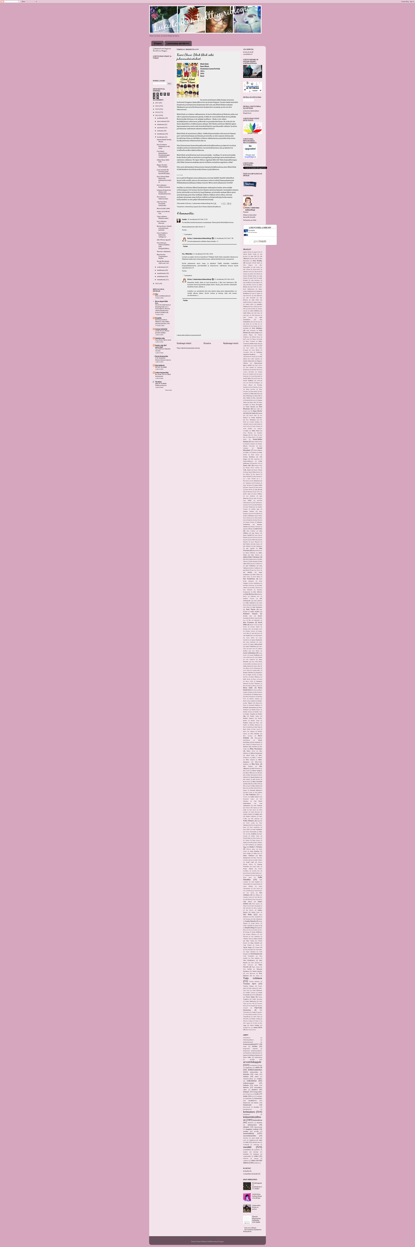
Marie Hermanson (250, 696)
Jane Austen (259, 487)
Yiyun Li (257, 1021)
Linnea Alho (257, 666)
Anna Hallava (256, 282)
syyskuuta (160, 127)
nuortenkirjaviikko (249, 1136)
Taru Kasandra (249, 949)
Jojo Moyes (255, 533)
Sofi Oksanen (246, 919)
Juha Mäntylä (247, 546)
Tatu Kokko (259, 949)
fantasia (246, 1085)
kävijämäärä (246, 1114)
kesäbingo (259, 1096)
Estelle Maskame (256, 417)
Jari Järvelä (258, 489)
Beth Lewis (246, 339)
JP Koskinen (257, 483)
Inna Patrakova (258, 476)
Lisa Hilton (246, 668)
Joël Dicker (246, 544)
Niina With (257, 783)
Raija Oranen (256, 840)
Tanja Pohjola (247, 945)
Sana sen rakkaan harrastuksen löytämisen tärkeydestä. (252, 1229)
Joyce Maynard (255, 542)
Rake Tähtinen (258, 842)
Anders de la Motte (255, 274)
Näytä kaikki (168, 390)
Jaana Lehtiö (258, 485)
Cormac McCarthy (248, 372)
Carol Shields (256, 350)
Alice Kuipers (248, 265)
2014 (157, 112)
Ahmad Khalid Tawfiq (249, 254)
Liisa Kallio (248, 664)
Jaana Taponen (249, 487)
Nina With (253, 788)
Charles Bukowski (248, 361)
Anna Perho (253, 287)
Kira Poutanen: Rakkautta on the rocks (163, 146)
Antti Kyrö (246, 315)
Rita (156, 294)
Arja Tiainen (254, 326)
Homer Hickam (258, 470)
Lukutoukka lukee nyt (260, 228)
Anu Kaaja (246, 324)
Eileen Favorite (250, 389)
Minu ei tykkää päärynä (162, 296)
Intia (253, 1053)
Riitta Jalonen (249, 860)
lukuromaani (258, 1127)
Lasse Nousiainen (257, 635)
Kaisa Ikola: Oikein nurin (163, 340)
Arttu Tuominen (251, 330)
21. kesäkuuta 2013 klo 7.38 (223, 238)
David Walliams (248, 380)
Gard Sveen (246, 426)
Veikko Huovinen (257, 999)
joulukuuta (161, 118)
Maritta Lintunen (254, 699)
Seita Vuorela (256, 899)
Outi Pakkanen (251, 794)
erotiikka (259, 1079)
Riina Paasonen (257, 858)
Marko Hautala (250, 714)
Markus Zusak (255, 720)
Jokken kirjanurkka (161, 372)
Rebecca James (250, 849)
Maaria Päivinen (248, 672)
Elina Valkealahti (257, 398)
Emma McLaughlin (257, 404)
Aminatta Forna (247, 271)
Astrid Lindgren (255, 332)
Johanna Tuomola (255, 526)
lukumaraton (252, 1125)
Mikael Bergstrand (256, 753)
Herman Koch (258, 465)
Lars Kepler (246, 635)
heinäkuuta (161, 134)
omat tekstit (255, 1138)
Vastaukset (188, 234)
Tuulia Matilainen (257, 990)
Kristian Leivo (247, 629)
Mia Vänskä (246, 744)
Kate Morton (249, 594)
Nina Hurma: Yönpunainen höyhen (162, 256)
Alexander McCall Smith (253, 263)
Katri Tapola (250, 609)
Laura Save (252, 648)
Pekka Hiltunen (248, 821)
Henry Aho (247, 465)
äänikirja (256, 1163)
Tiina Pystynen (255, 962)
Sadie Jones (247, 877)
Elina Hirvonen (255, 393)
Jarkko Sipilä (247, 494)
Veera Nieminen (257, 995)
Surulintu (251, 230)
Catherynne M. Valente (249, 356)
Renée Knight (247, 853)
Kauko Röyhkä (255, 611)
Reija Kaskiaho (254, 851)
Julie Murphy (253, 561)
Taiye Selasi (250, 941)
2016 (157, 106)
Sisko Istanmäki (255, 917)
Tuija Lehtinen (252, 978)
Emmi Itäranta (250, 406)
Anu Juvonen (256, 322)
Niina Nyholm (248, 783)
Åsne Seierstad (250, 1029)
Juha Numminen (257, 546)
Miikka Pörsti (251, 751)
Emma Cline (253, 402)
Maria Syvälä (253, 692)
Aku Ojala (254, 258)
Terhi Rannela (255, 954)
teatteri (245, 1152)
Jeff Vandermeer (257, 502)
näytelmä (245, 1138)
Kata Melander (247, 590)
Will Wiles (246, 1019)
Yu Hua (255, 1023)
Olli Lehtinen (258, 792)
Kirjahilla (158, 318)
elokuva (245, 1076)
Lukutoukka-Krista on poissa (256, 1207)
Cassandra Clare (248, 352)
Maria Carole (256, 685)
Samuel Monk (256, 884)
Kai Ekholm (247, 572)
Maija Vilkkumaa (255, 677)
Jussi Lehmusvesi (257, 563)
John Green (258, 529)
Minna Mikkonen (250, 773)
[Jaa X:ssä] (226, 203)
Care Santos (250, 348)
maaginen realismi (252, 1129)
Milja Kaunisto (248, 766)
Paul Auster (252, 810)
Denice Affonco (248, 385)
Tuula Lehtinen (252, 988)
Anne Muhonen (258, 295)
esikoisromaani (248, 1083)
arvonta (252, 1059)
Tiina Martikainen (249, 960)
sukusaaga (256, 1144)
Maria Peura (253, 690)
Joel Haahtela (248, 520)
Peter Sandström (255, 827)
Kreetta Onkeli (255, 627)
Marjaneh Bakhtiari (254, 705)
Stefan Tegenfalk (247, 925)
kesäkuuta (160, 137)
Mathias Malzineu (255, 725)
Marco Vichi (249, 681)
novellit (256, 1131)
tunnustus (245, 1158)
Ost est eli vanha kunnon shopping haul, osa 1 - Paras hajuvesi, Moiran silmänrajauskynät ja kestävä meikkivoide (163, 308)
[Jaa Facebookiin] (228, 203)
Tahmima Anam (247, 938)
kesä (252, 1096)
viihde (253, 1160)
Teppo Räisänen (250, 951)
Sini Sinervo (249, 910)
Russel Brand (246, 873)
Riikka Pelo (257, 853)
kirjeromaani (246, 1107)
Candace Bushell (257, 346)
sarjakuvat (252, 1140)
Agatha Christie (247, 252)
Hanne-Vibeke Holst (256, 441)
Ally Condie (256, 267)
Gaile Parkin (257, 424)
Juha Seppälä (250, 548)
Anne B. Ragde (256, 293)
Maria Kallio (248, 688)
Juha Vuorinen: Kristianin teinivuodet (162, 203)
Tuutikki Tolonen (250, 992)
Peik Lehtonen (255, 818)
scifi (253, 1142)
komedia (246, 1171)
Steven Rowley (253, 930)
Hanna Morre (252, 437)
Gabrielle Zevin (247, 424)
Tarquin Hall (258, 947)
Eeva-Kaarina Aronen (256, 387)
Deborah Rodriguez (254, 382)
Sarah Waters (258, 890)
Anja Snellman (247, 282)
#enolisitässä (246, 1037)
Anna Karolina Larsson (249, 284)
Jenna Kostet (248, 505)
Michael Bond (256, 744)
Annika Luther (250, 304)
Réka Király (256, 873)
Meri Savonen (247, 736)
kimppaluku (248, 1098)
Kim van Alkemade (254, 620)
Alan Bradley (257, 261)
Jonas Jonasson (254, 537)
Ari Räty (254, 324)
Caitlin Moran (247, 346)
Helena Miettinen (249, 457)
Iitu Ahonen (256, 474)
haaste (256, 1085)
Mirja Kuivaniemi (252, 775)
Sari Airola (250, 893)
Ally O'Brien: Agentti (163, 240)
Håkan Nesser (256, 472)
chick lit (258, 1068)
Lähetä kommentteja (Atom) (190, 348)
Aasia (244, 1046)
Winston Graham (248, 1021)
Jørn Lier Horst (256, 570)
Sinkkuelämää (258, 1057)
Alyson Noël (256, 269)
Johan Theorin (258, 520)
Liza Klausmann (255, 668)
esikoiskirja (189, 206)
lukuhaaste (251, 1122)
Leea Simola (255, 651)
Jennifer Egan (255, 509)
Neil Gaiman (246, 779)
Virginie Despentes (257, 1012)
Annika (184, 219)
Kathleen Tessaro (248, 598)
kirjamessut (246, 1103)
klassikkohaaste (247, 1109)
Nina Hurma (256, 786)
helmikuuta (161, 276)
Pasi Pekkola (258, 805)
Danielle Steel (252, 374)
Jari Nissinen (248, 491)
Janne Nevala (248, 489)
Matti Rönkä (246, 729)
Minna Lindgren (257, 770)
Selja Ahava (247, 901)
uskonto (256, 1158)
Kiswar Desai (253, 624)
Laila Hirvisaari (255, 633)
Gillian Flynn (255, 430)
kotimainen (249, 1112)
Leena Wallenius (254, 655)
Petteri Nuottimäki (251, 831)
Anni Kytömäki (250, 298)
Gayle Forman (256, 426)
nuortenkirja (248, 1133)
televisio (255, 1152)
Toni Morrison (250, 973)
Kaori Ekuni (203, 206)
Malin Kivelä (246, 679)
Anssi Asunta (253, 306)
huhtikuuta (161, 270)
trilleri (256, 1156)
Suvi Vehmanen (255, 936)
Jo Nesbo (259, 515)
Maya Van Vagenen (249, 731)
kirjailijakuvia (253, 1100)
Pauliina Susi (258, 814)
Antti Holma (247, 313)
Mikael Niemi (250, 755)
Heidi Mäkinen (258, 450)
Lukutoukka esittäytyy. (178, 43)
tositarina (256, 1154)
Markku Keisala (247, 712)
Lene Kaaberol (250, 659)
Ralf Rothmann (250, 844)
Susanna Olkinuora (251, 934)
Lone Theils (246, 670)
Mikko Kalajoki (250, 759)
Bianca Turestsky (257, 339)
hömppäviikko (257, 1092)
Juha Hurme (256, 544)
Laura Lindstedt (250, 642)
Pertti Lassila (250, 823)
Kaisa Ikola (256, 574)
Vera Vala (252, 1003)
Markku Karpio (255, 709)
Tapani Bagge (247, 947)
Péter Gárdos (256, 838)
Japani (196, 206)
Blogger (221, 1241)
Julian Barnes (253, 559)
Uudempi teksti (184, 343)
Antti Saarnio (248, 317)
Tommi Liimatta (257, 971)
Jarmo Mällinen (258, 494)
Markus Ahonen (248, 718)
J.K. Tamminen (247, 483)
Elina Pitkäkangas (248, 396)
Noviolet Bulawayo (256, 790)
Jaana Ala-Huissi (247, 485)
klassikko (256, 1107)
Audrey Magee (248, 335)
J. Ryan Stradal (250, 478)
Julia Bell (245, 559)
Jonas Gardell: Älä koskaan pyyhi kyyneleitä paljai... (163, 171)
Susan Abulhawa (257, 932)
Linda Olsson (247, 666)
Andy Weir (253, 278)
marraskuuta (161, 121)
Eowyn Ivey (246, 411)
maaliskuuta (161, 273)
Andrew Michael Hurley (249, 276)
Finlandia (247, 1053)
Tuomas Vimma (248, 986)
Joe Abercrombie (257, 518)
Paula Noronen (255, 812)
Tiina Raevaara (248, 965)
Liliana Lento (256, 664)
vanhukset (246, 1160)
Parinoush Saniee (248, 799)
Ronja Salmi (256, 866)
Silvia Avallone (258, 908)
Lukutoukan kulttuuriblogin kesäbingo (257, 1196)
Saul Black (248, 899)
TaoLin (257, 945)
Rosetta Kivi (256, 871)
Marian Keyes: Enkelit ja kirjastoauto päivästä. (164, 228)
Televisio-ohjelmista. (164, 251)
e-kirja (256, 1074)
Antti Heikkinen (255, 311)
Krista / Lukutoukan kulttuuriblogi (199, 238)
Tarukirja (158, 382)
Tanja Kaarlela (254, 943)
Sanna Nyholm (248, 886)
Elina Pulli (257, 396)
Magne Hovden (252, 675)
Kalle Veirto (246, 576)
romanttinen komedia (250, 1174)
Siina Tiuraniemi (255, 906)
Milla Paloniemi (256, 768)
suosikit (247, 1147)
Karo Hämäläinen (255, 583)
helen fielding (254, 1025)
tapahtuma (257, 1149)
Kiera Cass (254, 618)
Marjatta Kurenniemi (249, 707)
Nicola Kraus (246, 781)
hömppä (246, 1092)
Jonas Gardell (247, 535)
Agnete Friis (257, 252)
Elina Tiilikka (246, 398)
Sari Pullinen (256, 895)
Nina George (246, 786)
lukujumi (259, 1122)
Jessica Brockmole (255, 513)
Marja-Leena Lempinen (249, 701)
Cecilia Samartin (255, 359)
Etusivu (158, 43)
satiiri (260, 1140)
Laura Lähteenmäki (256, 644)
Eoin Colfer (256, 409)
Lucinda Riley (256, 670)
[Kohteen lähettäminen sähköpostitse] (222, 203)
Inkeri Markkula (247, 476)
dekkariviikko (254, 1072)
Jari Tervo (257, 491)
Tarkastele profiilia (249, 220)
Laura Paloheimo (251, 646)
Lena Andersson (247, 657)
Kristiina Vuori (258, 629)
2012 (157, 283)
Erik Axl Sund (250, 413)
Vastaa (184, 230)
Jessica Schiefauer (248, 515)
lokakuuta (160, 124)
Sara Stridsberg (247, 890)
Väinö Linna (256, 1016)
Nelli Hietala (256, 779)
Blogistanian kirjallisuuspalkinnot (252, 1051)
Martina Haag (247, 723)
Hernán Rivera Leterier (253, 467)
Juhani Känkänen (250, 553)
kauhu (245, 1096)
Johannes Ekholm (247, 529)
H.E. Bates (254, 435)
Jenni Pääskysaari (250, 507)
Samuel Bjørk (247, 884)
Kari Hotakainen (249, 579)
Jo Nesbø (247, 518)
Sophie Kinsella (250, 921)
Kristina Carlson (250, 631)
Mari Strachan (247, 685)
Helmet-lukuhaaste (248, 461)
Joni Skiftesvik (253, 539)
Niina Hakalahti (257, 781)
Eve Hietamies (251, 420)
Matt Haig (257, 727)
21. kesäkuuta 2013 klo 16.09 (224, 279)
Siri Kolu (247, 915)
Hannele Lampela (250, 444)
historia (246, 1087)
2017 (157, 103)
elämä (257, 1076)
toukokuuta (161, 267)
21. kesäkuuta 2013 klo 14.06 (203, 254)
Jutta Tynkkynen (255, 568)
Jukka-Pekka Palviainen (251, 557)
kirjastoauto (247, 1105)
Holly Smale (247, 470)
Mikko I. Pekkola (257, 757)
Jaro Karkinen (250, 496)
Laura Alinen (250, 638)
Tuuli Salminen (253, 232)
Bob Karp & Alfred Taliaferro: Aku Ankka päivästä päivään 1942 (162, 321)
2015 (157, 109)
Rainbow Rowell (247, 842)
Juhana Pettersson (257, 550)
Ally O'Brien (246, 269)
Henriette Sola (256, 463)
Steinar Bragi (258, 925)
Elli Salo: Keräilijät (161, 367)
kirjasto (256, 1103)
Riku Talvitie (258, 860)
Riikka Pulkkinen (248, 855)
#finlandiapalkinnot (248, 1040)
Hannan (233, 133)
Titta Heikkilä (247, 969)
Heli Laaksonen (255, 459)
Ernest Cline (253, 415)
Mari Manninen (255, 683)
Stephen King (249, 927)
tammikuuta (161, 279)
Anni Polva (255, 300)
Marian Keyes (258, 694)
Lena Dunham (258, 657)
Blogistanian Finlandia (250, 1048)
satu (246, 1142)
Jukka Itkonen (255, 555)
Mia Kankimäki (256, 742)
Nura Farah (249, 792)
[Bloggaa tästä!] (224, 203)
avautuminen (253, 1065)
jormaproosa (246, 1027)
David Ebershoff (255, 376)
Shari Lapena (256, 903)
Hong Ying (248, 472)
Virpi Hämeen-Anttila (251, 1014)
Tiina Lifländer (255, 958)
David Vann (257, 378)
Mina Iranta (246, 770)
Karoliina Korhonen (248, 585)
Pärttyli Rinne (247, 838)
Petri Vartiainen (257, 829)
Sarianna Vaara (247, 897)
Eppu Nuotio (257, 411)
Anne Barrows (247, 295)
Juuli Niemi (246, 570)
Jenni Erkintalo (258, 505)
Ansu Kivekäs (251, 308)
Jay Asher (254, 498)
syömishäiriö (247, 1149)
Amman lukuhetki (161, 329)
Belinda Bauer (256, 337)
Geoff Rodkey (247, 428)
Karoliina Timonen (255, 587)
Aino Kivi (254, 256)
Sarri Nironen (258, 897)
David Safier (247, 378)
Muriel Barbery (255, 777)
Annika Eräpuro (257, 302)
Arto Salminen (257, 328)
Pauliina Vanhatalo (251, 816)
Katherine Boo (255, 596)
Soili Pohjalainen (257, 919)
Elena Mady (254, 391)
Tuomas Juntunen (254, 981)
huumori (255, 1089)
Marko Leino (254, 716)
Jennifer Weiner (248, 511)
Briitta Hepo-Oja (255, 343)
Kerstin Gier (247, 616)
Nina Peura (246, 788)
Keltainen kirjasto (250, 614)
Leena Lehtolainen (249, 653)
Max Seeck (256, 729)
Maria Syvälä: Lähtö (163, 208)
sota (258, 1142)
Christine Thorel (255, 369)
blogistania (248, 1067)
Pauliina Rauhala (247, 814)
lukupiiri (246, 1127)
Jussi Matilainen (251, 566)
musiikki (245, 1131)
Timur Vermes (256, 967)
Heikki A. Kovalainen (250, 452)
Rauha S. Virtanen (256, 847)
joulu (257, 1094)
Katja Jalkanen (258, 600)
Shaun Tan (246, 906)
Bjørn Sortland (250, 341)
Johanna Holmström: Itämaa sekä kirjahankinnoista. (164, 192)
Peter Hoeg (254, 825)
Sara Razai (256, 888)
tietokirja (246, 1154)
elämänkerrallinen (248, 1079)
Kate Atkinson (257, 592)
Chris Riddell (250, 367)
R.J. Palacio (246, 840)
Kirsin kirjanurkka (161, 356)
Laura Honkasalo (256, 640)
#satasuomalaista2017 (251, 1044)
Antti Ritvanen (256, 315)
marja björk (258, 1027)
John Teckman (251, 531)
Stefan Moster (255, 923)
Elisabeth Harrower (250, 400)
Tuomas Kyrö (249, 984)
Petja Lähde (246, 829)
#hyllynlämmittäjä (248, 1042)
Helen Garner (255, 454)
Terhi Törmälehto (248, 956)
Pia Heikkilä (252, 834)
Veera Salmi (250, 997)
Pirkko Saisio (255, 836)
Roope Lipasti (248, 868)
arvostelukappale (252, 1062)
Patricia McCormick (251, 807)
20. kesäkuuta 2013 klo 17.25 (198, 219)
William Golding (255, 1019)
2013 (157, 115)
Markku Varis (258, 712)
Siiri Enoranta (247, 908)
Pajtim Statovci (255, 797)
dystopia (246, 1074)
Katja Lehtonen (252, 605)
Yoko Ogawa (246, 1023)
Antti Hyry (257, 313)
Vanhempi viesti (230, 343)
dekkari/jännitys (255, 1070)
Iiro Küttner (246, 474)
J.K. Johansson (255, 481)
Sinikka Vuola (255, 912)
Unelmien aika (160, 338)
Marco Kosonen (257, 679)
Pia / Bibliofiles (187, 254)
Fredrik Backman (255, 422)
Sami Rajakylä (255, 882)
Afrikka (254, 1046)
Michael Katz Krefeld (250, 746)
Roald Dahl (250, 862)
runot (244, 1140)
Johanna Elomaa (249, 522)
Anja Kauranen (255, 280)
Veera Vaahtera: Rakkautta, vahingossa (162, 235)
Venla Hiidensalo (250, 1001)
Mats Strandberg (247, 727)
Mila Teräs (255, 764)
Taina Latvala (258, 938)
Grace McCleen (247, 433)
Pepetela (259, 821)
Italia (259, 1053)
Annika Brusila (247, 302)
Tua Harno (256, 975)
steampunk (246, 1144)
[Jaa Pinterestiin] (230, 203)
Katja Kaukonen (251, 603)
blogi (260, 1065)
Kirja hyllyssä (159, 365)
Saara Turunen (256, 875)
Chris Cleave (258, 365)
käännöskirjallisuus (214, 206)
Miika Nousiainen (256, 749)
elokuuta (160, 131)
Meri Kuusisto (255, 733)
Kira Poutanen (248, 622)
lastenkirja (257, 1120)
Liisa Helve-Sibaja (257, 661)
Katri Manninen (257, 607)
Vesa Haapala (251, 1005)
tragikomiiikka (247, 1156)
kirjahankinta (258, 1098)
